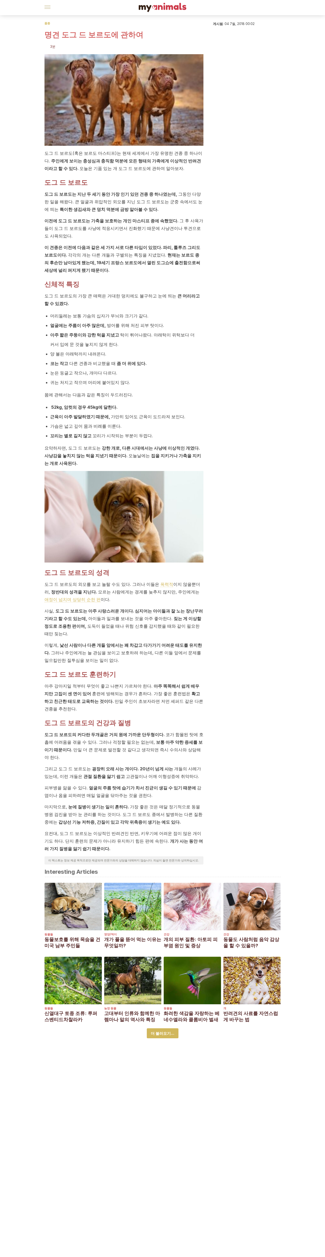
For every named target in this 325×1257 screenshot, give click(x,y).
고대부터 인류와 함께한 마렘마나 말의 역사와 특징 (132, 1016)
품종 (47, 23)
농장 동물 (110, 1008)
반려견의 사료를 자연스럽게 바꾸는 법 (250, 1016)
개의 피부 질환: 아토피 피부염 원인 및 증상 (191, 942)
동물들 (48, 934)
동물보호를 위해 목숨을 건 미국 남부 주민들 (72, 942)
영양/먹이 (110, 934)
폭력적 (166, 584)
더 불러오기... (162, 1033)
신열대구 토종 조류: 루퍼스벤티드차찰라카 (70, 1016)
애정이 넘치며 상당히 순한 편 (72, 599)
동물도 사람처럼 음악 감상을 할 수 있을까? (251, 942)
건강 (166, 934)
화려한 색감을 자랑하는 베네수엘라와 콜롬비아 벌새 (192, 1016)
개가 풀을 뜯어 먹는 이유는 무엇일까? (132, 942)
